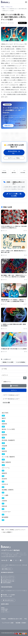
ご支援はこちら (7, 568)
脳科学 (4, 418)
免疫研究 (4, 451)
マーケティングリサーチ (8, 576)
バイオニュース (8, 6)
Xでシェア (22, 22)
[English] (15, 633)
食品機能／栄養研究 (7, 489)
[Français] (18, 633)
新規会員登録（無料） (14, 152)
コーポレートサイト (5, 611)
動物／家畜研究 (6, 462)
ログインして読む (14, 158)
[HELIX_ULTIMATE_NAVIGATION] (26, 2)
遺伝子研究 (5, 413)
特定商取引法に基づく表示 (15, 618)
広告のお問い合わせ (8, 600)
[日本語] (24, 633)
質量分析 (4, 506)
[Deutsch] (20, 633)
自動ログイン (7, 381)
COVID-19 (5, 484)
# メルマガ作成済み (20, 362)
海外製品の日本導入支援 (8, 581)
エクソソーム (6, 467)
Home (2, 6)
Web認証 (15, 385)
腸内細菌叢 (5, 517)
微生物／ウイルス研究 (8, 429)
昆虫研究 (4, 478)
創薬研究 (4, 424)
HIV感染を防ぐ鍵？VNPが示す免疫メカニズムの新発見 (14, 348)
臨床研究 (4, 435)
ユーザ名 (4, 368)
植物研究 (4, 473)
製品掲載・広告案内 (21, 622)
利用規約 (3, 607)
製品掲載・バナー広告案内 (9, 594)
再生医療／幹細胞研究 (8, 440)
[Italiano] (22, 633)
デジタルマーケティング (8, 577)
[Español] (26, 633)
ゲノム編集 (5, 495)
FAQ (25, 618)
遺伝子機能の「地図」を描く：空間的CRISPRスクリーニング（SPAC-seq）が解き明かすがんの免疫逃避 (14, 276)
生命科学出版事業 (7, 582)
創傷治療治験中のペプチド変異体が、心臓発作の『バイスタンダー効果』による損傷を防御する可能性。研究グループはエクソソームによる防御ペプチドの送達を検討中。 (13, 302)
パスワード (5, 375)
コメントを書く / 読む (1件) (15, 195)
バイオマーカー (6, 511)
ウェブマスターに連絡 (7, 622)
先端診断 (4, 446)
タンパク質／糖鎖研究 (8, 456)
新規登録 (5, 402)
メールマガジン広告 (7, 596)
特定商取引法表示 (4, 609)
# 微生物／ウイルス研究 (7, 362)
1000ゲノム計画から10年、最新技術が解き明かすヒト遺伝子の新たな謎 (13, 251)
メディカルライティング (8, 579)
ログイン (14, 390)
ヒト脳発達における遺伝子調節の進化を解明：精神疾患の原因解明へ (13, 325)
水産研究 (4, 500)
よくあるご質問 (4, 610)
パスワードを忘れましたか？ (11, 395)
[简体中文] (17, 633)
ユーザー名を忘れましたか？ (11, 399)
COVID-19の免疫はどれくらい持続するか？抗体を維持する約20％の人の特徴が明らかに (14, 227)
